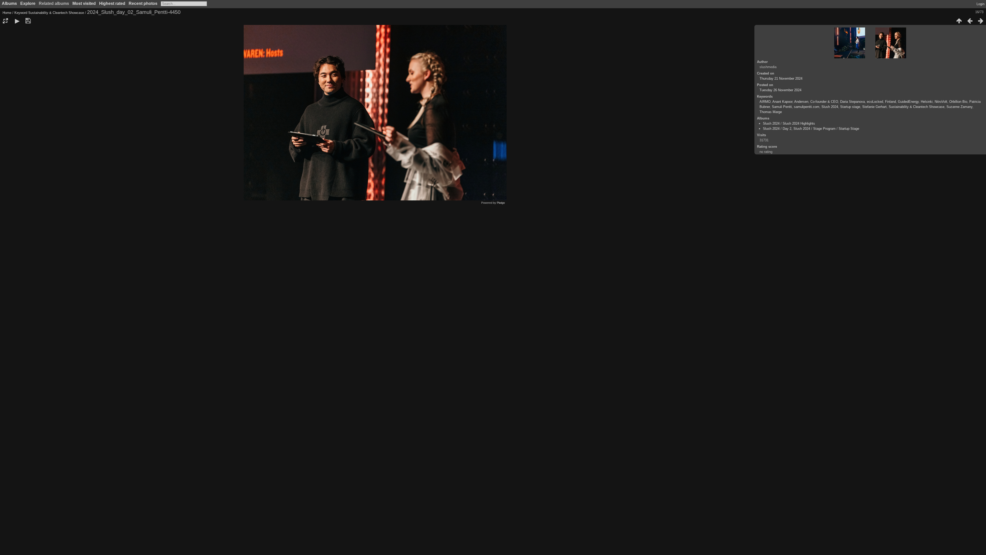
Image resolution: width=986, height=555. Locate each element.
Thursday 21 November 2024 (781, 78)
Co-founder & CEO (824, 102)
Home (7, 13)
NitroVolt (941, 102)
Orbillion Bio (958, 102)
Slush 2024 (829, 107)
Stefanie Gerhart (874, 107)
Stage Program (824, 129)
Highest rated (112, 3)
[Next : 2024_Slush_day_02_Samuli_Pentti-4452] (980, 20)
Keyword (20, 13)
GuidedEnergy (908, 102)
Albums (9, 3)
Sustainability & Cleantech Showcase (56, 13)
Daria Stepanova (852, 102)
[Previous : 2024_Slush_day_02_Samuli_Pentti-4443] (969, 20)
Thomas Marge (771, 112)
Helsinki (927, 102)
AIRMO (765, 102)
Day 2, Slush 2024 (796, 129)
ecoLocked (875, 102)
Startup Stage (849, 129)
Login (980, 4)
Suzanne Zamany (959, 107)
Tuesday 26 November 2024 (780, 90)
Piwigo (501, 202)
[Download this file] (28, 20)
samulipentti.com (806, 107)
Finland (890, 102)
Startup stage (850, 107)
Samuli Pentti (782, 107)
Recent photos (143, 3)
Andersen (801, 102)
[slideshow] (17, 20)
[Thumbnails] (959, 20)
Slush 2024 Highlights (799, 123)
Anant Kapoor (782, 102)
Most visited (84, 3)
